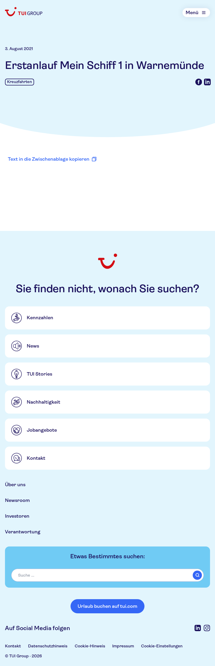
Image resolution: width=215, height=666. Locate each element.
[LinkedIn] (198, 628)
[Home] (24, 11)
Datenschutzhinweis (47, 645)
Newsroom (17, 500)
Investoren (17, 516)
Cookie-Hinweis (90, 645)
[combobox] (107, 575)
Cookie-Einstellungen (161, 645)
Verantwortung (22, 531)
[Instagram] (207, 628)
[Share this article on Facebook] (198, 82)
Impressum (123, 645)
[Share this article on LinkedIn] (207, 82)
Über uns (15, 484)
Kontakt (13, 645)
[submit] (197, 575)
